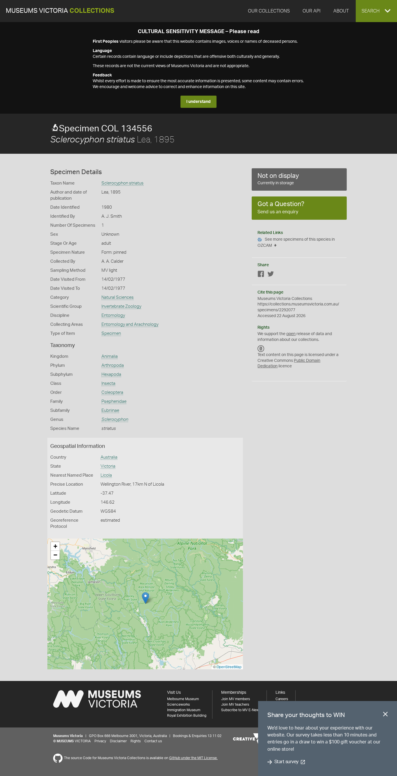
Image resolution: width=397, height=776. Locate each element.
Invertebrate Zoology (121, 306)
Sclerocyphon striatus (122, 183)
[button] (376, 11)
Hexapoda (111, 374)
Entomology (113, 315)
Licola (106, 475)
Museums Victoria (60, 11)
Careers (282, 699)
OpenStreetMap (229, 666)
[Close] (385, 715)
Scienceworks (178, 704)
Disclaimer (118, 741)
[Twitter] (270, 275)
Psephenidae (113, 401)
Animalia (109, 356)
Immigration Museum (183, 710)
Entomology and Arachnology (129, 324)
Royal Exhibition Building (186, 715)
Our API (312, 11)
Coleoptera (112, 392)
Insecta (108, 383)
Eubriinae (110, 410)
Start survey (286, 762)
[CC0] (260, 348)
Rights (135, 741)
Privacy (100, 741)
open (291, 334)
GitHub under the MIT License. (193, 758)
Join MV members (235, 699)
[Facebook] (260, 275)
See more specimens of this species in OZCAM (296, 242)
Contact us (153, 741)
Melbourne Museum (183, 699)
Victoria (108, 466)
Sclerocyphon (114, 419)
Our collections (269, 11)
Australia (109, 457)
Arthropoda (112, 365)
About (341, 11)
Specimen (111, 333)
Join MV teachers (235, 704)
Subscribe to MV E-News (241, 710)
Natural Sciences (117, 297)
